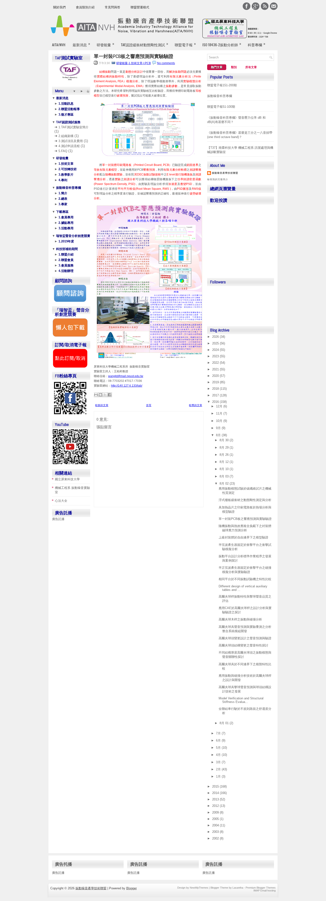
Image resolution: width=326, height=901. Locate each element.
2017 (216, 395)
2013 (216, 799)
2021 (216, 369)
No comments (166, 63)
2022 (216, 362)
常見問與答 (112, 7)
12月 (219, 406)
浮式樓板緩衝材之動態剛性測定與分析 (245, 500)
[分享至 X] (105, 394)
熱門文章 (216, 67)
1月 (219, 776)
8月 (219, 435)
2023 (216, 356)
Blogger (131, 888)
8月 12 (225, 462)
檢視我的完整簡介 (217, 179)
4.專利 (62, 180)
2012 (216, 806)
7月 (219, 733)
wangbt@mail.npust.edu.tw (125, 376)
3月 (219, 762)
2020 (216, 376)
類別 (234, 67)
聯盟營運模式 (140, 7)
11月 (219, 413)
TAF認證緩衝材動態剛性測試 (144, 44)
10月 (219, 421)
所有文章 (251, 67)
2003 (216, 832)
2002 (216, 838)
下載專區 (61, 212)
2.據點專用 (66, 223)
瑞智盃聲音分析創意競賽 (72, 236)
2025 (216, 343)
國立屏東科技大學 (67, 479)
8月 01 (225, 723)
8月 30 (225, 440)
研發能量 (105, 44)
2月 (219, 769)
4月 (219, 755)
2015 (216, 786)
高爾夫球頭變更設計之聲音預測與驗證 (245, 638)
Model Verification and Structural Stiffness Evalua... (241, 700)
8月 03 (225, 476)
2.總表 (62, 198)
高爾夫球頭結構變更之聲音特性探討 (243, 645)
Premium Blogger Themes (261, 887)
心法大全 (61, 500)
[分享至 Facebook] (109, 394)
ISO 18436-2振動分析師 (221, 44)
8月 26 (225, 454)
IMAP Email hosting (264, 890)
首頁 (148, 405)
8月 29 (225, 447)
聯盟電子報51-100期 (221, 106)
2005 (216, 819)
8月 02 (225, 483)
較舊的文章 (195, 405)
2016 (216, 402)
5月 (219, 747)
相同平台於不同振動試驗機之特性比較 (245, 579)
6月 (219, 740)
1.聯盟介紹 (66, 254)
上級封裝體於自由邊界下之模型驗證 (243, 537)
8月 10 (225, 469)
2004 (216, 825)
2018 (216, 388)
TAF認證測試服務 (67, 122)
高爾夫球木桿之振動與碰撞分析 (240, 619)
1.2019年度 (66, 241)
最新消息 (81, 44)
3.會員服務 (66, 265)
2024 (216, 350)
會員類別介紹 (85, 7)
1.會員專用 (66, 217)
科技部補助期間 (66, 249)
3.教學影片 (66, 174)
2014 (216, 793)
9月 (219, 428)
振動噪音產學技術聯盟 (225, 173)
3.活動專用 (66, 228)
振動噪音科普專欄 (68, 187)
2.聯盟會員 (66, 260)
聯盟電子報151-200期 (222, 85)
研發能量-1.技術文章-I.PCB (133, 63)
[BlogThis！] (100, 394)
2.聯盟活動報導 (69, 109)
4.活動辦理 (66, 271)
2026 (216, 336)
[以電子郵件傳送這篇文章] (96, 394)
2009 (216, 812)
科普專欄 (256, 44)
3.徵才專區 (66, 114)
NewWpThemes (199, 887)
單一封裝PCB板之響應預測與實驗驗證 (133, 56)
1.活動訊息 (66, 103)
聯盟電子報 (185, 44)
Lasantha (237, 887)
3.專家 (62, 204)
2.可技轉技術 (67, 169)
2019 (216, 382)
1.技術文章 (66, 163)
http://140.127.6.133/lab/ (126, 385)
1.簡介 (62, 193)
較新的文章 (101, 405)
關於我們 (59, 7)
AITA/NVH (58, 44)
